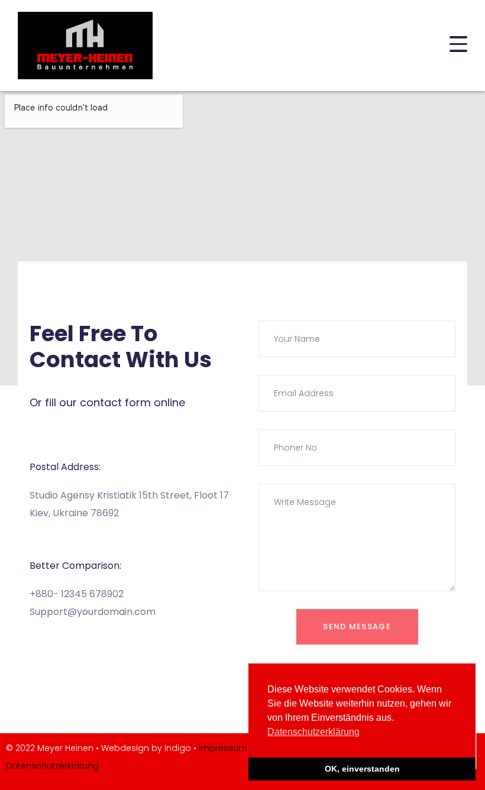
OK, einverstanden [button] (362, 768)
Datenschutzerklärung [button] (313, 732)
